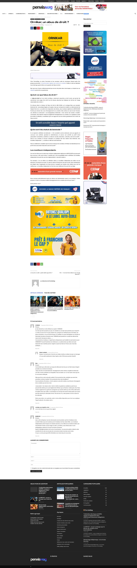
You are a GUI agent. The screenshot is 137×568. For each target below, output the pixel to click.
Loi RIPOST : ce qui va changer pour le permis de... (45, 499)
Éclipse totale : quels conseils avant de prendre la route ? (94, 121)
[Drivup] (95, 42)
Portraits (78, 1)
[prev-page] (31, 316)
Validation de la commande (63, 544)
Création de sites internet (36, 523)
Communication (20, 13)
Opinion (10, 13)
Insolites (97, 1)
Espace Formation (61, 531)
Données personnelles (62, 525)
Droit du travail (37, 19)
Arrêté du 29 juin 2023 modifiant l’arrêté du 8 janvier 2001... (71, 489)
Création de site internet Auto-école (65, 520)
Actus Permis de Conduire (36, 519)
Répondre (37, 348)
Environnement (69, 13)
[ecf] (55, 189)
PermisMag (89, 510)
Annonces (41, 13)
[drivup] (55, 124)
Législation (84, 1)
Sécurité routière (52, 13)
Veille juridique (91, 1)
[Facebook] (31, 28)
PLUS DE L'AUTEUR (50, 293)
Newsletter (59, 537)
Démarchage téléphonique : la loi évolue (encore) (94, 118)
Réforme (43, 19)
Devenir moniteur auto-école (63, 523)
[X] (35, 28)
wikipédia (32, 90)
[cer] (55, 172)
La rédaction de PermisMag (38, 24)
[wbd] (55, 199)
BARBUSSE (37, 416)
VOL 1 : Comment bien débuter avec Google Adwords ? (70, 273)
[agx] (95, 91)
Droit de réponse (61, 527)
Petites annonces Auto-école (37, 522)
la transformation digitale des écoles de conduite (53, 83)
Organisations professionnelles (62, 1)
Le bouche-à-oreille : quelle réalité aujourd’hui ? (41, 272)
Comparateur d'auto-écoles (37, 517)
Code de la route (34, 520)
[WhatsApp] (41, 28)
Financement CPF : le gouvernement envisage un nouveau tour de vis (94, 126)
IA (61, 13)
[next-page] (33, 316)
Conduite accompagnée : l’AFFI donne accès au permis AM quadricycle (72, 505)
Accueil (31, 17)
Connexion (102, 1)
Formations (82, 13)
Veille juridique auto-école (63, 546)
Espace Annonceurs (61, 529)
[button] (135, 14)
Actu (3, 13)
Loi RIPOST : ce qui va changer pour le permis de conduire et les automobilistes (55, 309)
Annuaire (73, 1)
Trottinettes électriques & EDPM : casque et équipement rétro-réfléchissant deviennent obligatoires (37, 310)
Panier (58, 540)
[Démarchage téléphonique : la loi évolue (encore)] (72, 301)
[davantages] (95, 143)
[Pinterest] (38, 28)
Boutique (59, 518)
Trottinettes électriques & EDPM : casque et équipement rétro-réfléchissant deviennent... (46, 490)
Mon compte (60, 535)
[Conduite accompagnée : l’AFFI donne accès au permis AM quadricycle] (60, 505)
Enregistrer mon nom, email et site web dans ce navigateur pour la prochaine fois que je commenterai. (56, 468)
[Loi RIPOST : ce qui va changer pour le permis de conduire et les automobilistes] (55, 301)
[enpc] (55, 76)
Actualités (37, 17)
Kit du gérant (51, 1)
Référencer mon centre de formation (65, 542)
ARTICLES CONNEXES (36, 293)
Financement (31, 13)
